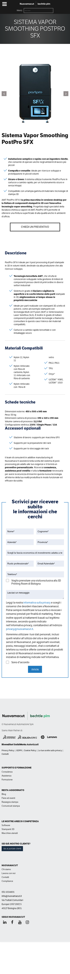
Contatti (5, 754)
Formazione (7, 779)
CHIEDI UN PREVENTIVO (35, 227)
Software (6, 825)
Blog (4, 794)
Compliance (7, 881)
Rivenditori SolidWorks (14, 744)
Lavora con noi (8, 873)
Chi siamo (6, 869)
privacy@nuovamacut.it (19, 629)
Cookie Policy (30, 750)
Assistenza (6, 775)
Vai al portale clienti (12, 848)
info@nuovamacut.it (12, 896)
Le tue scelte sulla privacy (50, 750)
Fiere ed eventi (8, 798)
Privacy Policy (8, 750)
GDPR (19, 750)
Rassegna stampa (10, 802)
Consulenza (7, 771)
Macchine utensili (10, 833)
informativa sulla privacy (37, 602)
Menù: (19, 10)
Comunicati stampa (11, 805)
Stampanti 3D (8, 829)
